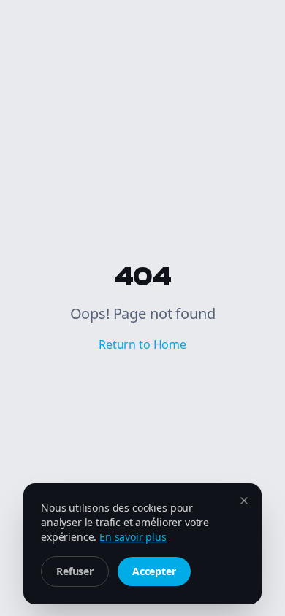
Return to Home (142, 344)
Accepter (154, 571)
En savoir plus (133, 537)
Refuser (75, 571)
